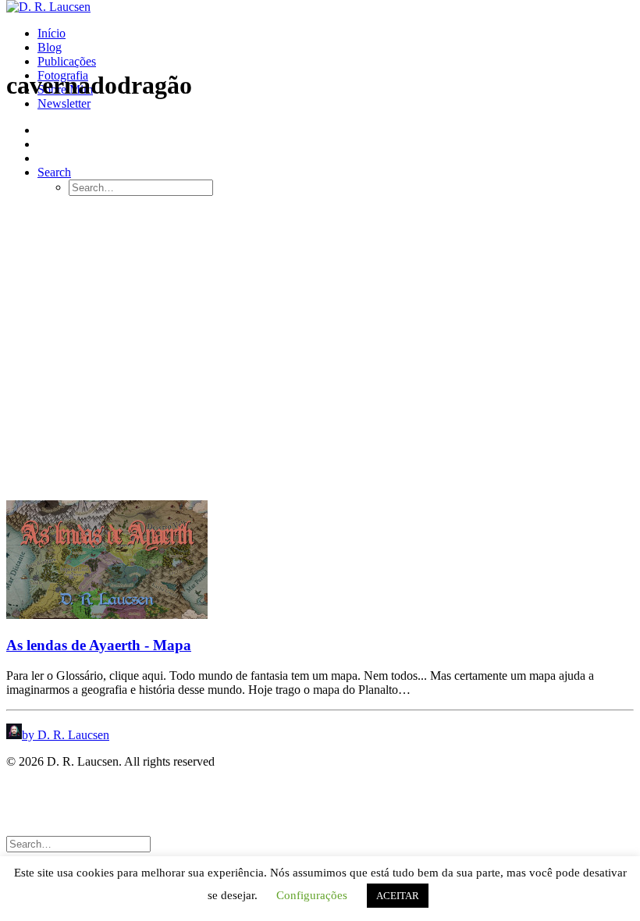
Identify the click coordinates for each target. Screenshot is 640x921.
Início (51, 33)
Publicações (66, 61)
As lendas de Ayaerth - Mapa (98, 645)
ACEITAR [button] (397, 895)
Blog (49, 47)
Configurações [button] (311, 895)
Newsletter (64, 103)
